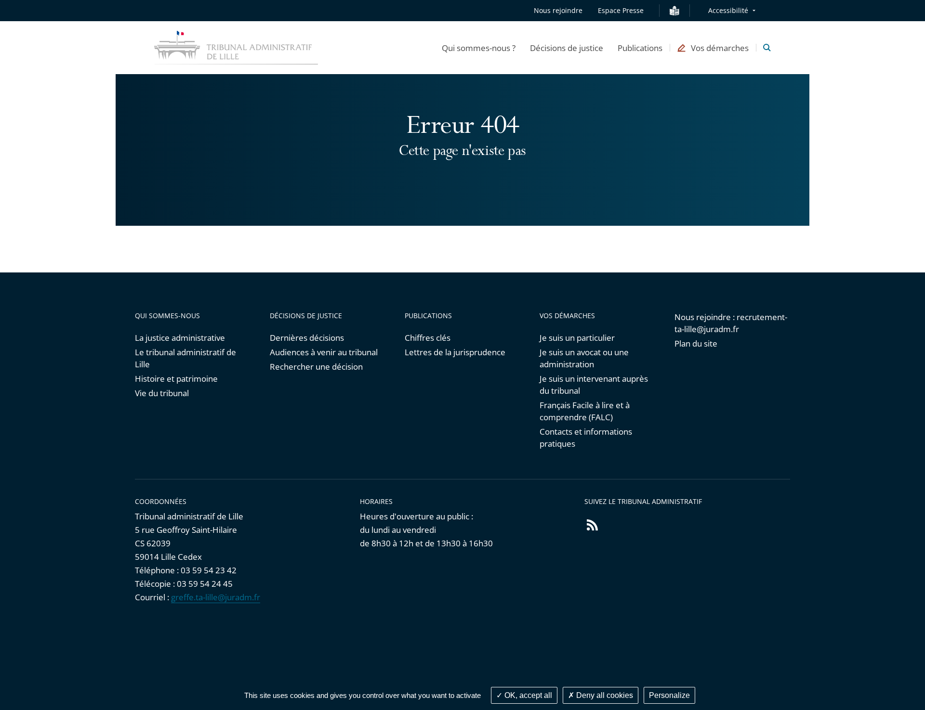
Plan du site (695, 343)
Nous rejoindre (558, 10)
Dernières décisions (307, 337)
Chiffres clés (427, 337)
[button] (478, 47)
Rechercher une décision (316, 366)
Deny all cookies (603, 695)
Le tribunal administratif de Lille (185, 358)
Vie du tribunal (162, 393)
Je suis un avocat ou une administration (584, 358)
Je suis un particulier (577, 337)
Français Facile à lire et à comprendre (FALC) (585, 411)
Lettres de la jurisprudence (455, 352)
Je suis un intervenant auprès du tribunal (594, 384)
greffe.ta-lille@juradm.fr (215, 597)
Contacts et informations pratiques (586, 437)
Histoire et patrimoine (176, 378)
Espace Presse (621, 10)
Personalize (669, 695)
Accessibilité (728, 10)
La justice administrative (180, 337)
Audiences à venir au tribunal (324, 352)
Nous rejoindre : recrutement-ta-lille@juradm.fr (730, 323)
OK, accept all (527, 695)
